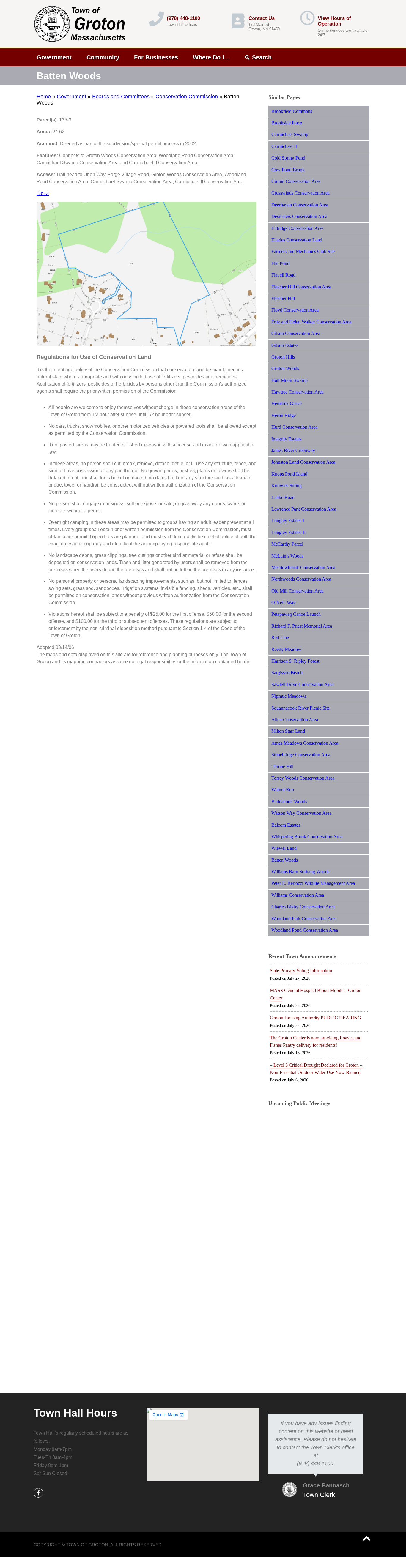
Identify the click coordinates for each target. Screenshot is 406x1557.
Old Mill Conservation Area (297, 590)
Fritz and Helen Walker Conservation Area (311, 321)
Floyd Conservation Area (295, 309)
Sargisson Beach (287, 672)
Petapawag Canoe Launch (296, 614)
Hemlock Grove (286, 403)
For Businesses (156, 57)
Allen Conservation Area (294, 719)
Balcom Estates (285, 825)
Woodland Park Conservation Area (304, 918)
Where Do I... (211, 57)
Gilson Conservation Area (295, 333)
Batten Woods (284, 860)
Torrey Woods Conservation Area (302, 778)
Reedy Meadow (286, 649)
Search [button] (262, 57)
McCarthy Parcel (287, 544)
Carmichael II (284, 146)
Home (44, 97)
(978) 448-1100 (183, 18)
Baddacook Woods (289, 801)
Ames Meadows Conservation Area (304, 743)
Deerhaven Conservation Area (299, 204)
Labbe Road (283, 497)
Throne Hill (282, 766)
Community (102, 57)
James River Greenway (293, 450)
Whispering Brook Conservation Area (306, 836)
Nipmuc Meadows (288, 696)
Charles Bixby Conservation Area (303, 906)
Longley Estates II (288, 532)
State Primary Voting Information (301, 970)
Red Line (280, 637)
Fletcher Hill (283, 298)
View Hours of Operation (334, 21)
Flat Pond (280, 263)
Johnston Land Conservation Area (303, 462)
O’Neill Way (283, 602)
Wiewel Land (284, 848)
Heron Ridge (283, 415)
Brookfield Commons (291, 111)
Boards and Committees (121, 97)
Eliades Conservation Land (296, 239)
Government (54, 57)
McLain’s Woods (287, 555)
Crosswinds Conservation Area (300, 192)
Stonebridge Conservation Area (300, 754)
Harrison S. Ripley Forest (295, 661)
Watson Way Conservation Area (301, 813)
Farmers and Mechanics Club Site (303, 251)
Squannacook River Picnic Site (300, 707)
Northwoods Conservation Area (301, 579)
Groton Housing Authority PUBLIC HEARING (315, 1017)
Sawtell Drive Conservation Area (302, 684)
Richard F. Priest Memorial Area (301, 626)
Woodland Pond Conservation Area (304, 930)
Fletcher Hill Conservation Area (301, 286)
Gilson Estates (284, 345)
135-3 (43, 193)
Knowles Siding (286, 485)
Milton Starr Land (288, 731)
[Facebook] (38, 1493)
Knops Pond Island (289, 473)
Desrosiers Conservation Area (299, 216)
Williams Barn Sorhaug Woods (300, 871)
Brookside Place (286, 122)
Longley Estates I (287, 520)
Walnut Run (282, 789)
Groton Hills (283, 356)
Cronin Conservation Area (296, 181)
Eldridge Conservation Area (297, 228)
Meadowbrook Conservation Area (303, 567)
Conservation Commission (186, 97)
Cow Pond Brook (288, 169)
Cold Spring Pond (288, 157)
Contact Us (261, 18)
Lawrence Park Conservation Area (303, 508)
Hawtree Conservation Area (297, 391)
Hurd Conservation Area (294, 426)
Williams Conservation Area (297, 895)
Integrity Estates (286, 438)
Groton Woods (285, 368)
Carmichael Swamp (289, 134)
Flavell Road (283, 274)
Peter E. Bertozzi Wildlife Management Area (313, 883)
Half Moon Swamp (289, 380)
